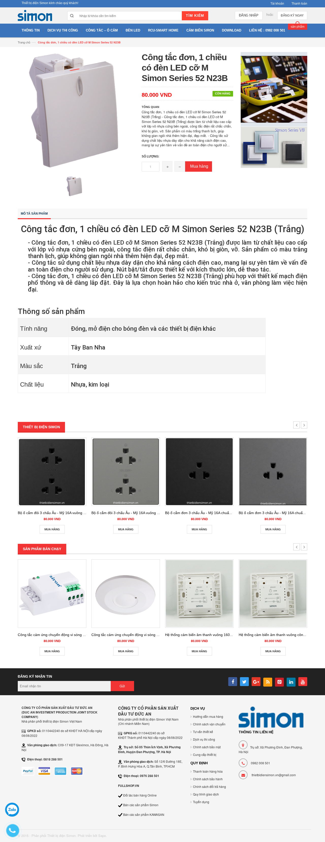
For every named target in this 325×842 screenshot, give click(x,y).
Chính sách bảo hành (208, 779)
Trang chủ (24, 42)
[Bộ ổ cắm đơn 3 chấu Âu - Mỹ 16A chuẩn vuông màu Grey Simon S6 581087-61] (272, 471)
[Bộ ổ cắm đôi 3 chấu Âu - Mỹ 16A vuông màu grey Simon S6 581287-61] (125, 471)
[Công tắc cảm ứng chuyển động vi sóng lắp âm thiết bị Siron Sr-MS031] (52, 593)
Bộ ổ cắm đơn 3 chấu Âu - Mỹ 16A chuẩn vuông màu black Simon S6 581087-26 (230, 513)
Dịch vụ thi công (204, 739)
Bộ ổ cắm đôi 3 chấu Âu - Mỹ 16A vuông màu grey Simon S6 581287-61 (149, 513)
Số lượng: (150, 156)
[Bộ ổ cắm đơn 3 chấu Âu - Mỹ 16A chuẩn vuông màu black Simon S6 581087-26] (199, 471)
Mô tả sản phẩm (34, 213)
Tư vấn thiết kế (203, 731)
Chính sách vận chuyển (209, 724)
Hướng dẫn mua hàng (208, 716)
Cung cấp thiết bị (204, 754)
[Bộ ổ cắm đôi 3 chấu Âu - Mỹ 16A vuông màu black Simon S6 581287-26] (52, 471)
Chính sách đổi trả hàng (209, 786)
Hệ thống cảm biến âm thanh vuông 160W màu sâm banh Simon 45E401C (225, 635)
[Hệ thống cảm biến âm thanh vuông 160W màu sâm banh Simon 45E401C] (199, 593)
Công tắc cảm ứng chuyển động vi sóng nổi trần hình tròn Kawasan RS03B (151, 635)
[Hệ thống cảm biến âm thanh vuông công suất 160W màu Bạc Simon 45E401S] (272, 593)
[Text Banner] (274, 146)
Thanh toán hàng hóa (208, 771)
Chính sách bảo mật (207, 747)
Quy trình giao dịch (206, 794)
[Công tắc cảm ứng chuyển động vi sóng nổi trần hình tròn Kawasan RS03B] (125, 593)
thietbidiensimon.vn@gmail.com (274, 775)
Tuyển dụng (201, 802)
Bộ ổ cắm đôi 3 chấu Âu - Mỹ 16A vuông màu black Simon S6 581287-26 (76, 513)
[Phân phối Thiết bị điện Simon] (35, 17)
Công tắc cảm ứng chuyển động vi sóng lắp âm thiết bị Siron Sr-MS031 (75, 635)
